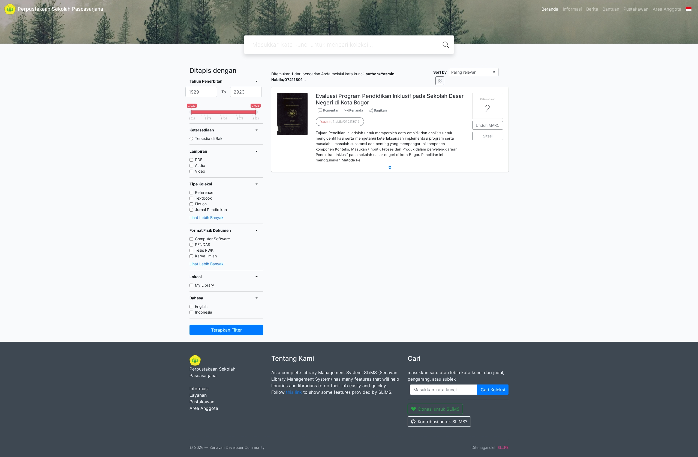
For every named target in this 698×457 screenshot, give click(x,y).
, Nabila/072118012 (339, 121)
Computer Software (212, 238)
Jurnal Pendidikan (211, 209)
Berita (592, 9)
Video (200, 171)
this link (294, 392)
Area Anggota (667, 9)
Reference (204, 192)
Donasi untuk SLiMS (438, 409)
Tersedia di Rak (208, 138)
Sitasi (487, 136)
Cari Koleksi (493, 389)
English (201, 306)
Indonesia (203, 312)
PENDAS (202, 244)
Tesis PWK (204, 250)
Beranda (549, 9)
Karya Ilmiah (206, 256)
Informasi (572, 9)
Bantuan (611, 9)
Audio (200, 165)
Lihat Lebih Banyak (206, 217)
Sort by (440, 72)
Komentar (330, 110)
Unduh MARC (488, 125)
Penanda (356, 110)
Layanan (198, 395)
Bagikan (380, 110)
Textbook (203, 198)
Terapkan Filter (226, 330)
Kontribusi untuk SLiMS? (442, 421)
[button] (390, 167)
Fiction (201, 204)
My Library (204, 285)
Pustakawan (636, 9)
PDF (198, 159)
